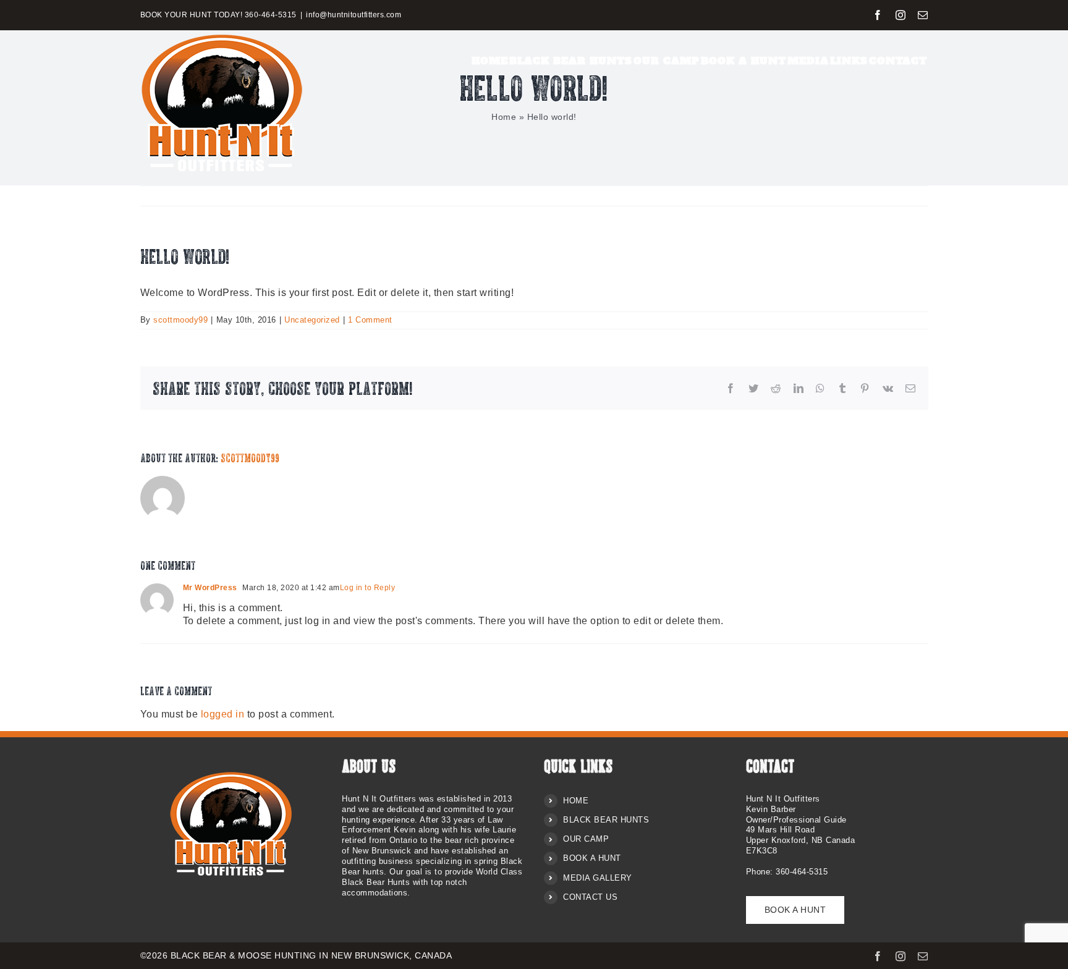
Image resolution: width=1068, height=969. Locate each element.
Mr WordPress (210, 587)
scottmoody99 (180, 319)
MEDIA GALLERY (597, 877)
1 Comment (370, 319)
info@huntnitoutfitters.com (353, 15)
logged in (223, 714)
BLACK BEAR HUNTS (606, 819)
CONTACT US (590, 897)
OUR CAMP (586, 839)
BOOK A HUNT (592, 858)
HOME (575, 800)
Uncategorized (312, 319)
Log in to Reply (368, 587)
